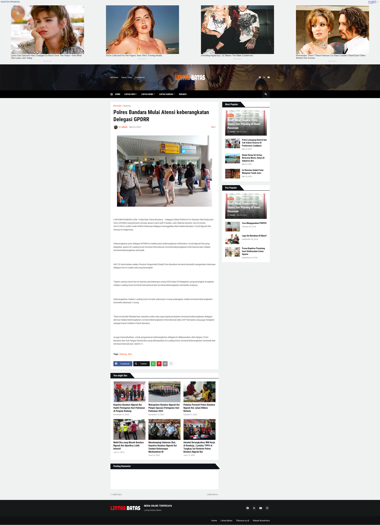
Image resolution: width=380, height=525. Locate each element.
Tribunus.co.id (242, 520)
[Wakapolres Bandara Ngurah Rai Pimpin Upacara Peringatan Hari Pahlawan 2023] (164, 391)
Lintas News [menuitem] (147, 94)
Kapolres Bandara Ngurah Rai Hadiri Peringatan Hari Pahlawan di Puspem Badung (129, 407)
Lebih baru (117, 494)
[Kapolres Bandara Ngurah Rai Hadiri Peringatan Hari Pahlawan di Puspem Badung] (129, 391)
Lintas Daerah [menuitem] (166, 94)
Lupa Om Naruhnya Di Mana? (254, 235)
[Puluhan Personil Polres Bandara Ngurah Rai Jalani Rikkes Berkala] (199, 391)
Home (214, 520)
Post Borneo (140, 77)
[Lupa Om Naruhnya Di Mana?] (232, 239)
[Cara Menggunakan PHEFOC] (232, 226)
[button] (112, 94)
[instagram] (267, 508)
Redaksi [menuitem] (183, 94)
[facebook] (260, 77)
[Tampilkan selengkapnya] (171, 363)
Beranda (117, 106)
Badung (127, 106)
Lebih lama (212, 494)
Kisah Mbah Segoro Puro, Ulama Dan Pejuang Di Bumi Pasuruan (243, 124)
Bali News (114, 77)
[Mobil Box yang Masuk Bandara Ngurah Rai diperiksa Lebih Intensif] (129, 429)
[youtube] (268, 77)
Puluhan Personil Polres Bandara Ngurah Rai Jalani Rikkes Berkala (199, 407)
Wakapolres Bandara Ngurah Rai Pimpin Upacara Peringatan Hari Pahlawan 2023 (164, 407)
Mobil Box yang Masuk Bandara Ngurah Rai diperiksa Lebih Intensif (128, 445)
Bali (130, 354)
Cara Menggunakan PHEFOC (254, 223)
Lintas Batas (226, 520)
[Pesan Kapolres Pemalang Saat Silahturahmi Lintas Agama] (232, 252)
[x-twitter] (264, 77)
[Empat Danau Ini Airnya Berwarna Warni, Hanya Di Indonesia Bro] (232, 158)
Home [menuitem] (117, 94)
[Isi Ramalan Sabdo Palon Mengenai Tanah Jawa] (232, 173)
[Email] (165, 363)
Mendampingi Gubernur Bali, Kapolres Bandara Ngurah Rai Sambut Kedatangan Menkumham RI (162, 447)
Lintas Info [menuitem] (129, 94)
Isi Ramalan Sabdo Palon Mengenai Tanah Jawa (252, 171)
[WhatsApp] (153, 363)
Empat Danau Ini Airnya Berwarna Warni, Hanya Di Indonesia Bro (253, 158)
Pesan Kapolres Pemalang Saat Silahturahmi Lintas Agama (253, 251)
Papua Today (126, 77)
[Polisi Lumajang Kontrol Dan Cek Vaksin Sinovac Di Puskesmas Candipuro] (232, 143)
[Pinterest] (159, 363)
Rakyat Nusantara (261, 520)
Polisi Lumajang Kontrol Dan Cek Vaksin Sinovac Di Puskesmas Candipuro (254, 143)
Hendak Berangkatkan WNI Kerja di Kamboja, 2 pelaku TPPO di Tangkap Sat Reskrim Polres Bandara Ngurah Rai (199, 447)
